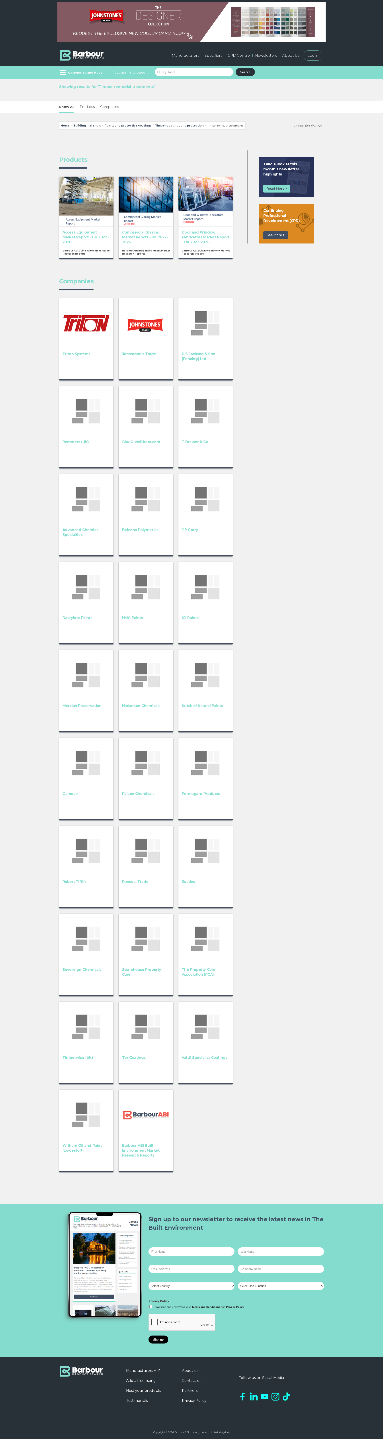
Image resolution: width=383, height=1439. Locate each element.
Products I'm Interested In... (130, 72)
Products (87, 107)
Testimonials (137, 1400)
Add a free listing (141, 1381)
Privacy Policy (159, 1301)
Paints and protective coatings (128, 125)
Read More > (277, 189)
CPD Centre (239, 55)
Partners (189, 1390)
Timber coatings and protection (179, 125)
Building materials (87, 125)
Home (65, 125)
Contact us (191, 1381)
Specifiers (213, 55)
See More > (276, 235)
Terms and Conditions (206, 1307)
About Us (290, 55)
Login (313, 55)
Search (245, 72)
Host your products (143, 1390)
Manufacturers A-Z (143, 1371)
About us (190, 1371)
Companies (109, 107)
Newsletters (266, 55)
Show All (66, 107)
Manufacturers (185, 55)
